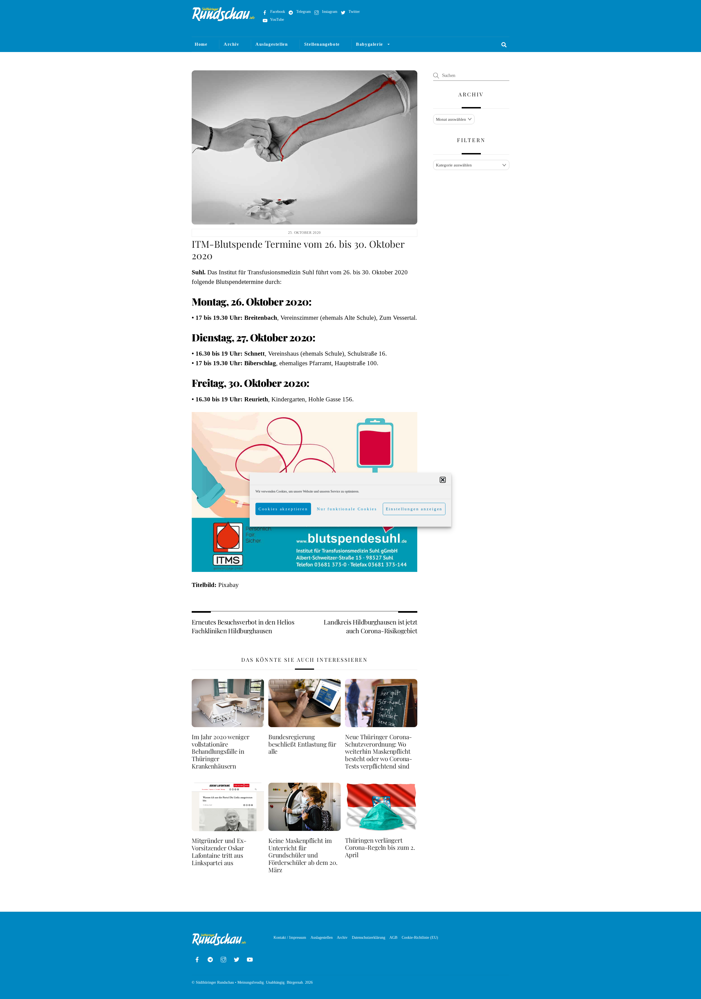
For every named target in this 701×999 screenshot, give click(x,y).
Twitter (353, 11)
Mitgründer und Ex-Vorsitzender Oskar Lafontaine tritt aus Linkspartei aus (219, 851)
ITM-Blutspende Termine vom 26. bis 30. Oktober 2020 (298, 249)
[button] (443, 479)
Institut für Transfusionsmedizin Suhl (266, 272)
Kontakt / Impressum (290, 937)
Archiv (231, 44)
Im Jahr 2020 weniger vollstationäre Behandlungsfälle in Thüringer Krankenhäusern (220, 751)
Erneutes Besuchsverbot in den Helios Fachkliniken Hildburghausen (243, 626)
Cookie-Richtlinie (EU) (420, 937)
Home (201, 44)
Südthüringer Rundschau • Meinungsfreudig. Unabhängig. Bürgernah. (250, 982)
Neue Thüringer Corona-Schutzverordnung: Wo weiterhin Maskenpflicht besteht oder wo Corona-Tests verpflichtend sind (378, 751)
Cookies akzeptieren (283, 509)
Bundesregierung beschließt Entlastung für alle (302, 744)
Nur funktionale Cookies (347, 509)
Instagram (329, 11)
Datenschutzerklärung (368, 937)
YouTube (276, 19)
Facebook (277, 11)
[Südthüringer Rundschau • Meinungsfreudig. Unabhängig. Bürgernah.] (223, 19)
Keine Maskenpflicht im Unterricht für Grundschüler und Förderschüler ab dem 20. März (303, 855)
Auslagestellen (271, 44)
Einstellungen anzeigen (414, 509)
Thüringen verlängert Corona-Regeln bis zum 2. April (380, 847)
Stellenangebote (322, 44)
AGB (393, 937)
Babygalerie (369, 44)
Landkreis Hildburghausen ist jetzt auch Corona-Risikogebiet (370, 626)
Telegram (303, 11)
